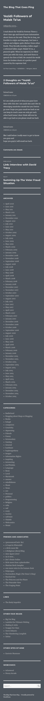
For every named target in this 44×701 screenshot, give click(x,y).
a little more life (11, 548)
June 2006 (9, 339)
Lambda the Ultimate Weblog (17, 622)
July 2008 (9, 267)
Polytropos (9, 571)
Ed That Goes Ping (9, 68)
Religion (29, 68)
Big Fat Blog (10, 619)
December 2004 (11, 391)
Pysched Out (10, 577)
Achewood (9, 670)
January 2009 (10, 253)
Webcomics (10, 522)
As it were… (10, 557)
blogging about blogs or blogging (18, 416)
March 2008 (10, 278)
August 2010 (10, 221)
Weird (35, 68)
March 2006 (10, 347)
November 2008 (11, 258)
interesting (10, 462)
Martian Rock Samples (14, 565)
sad (6, 508)
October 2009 (10, 232)
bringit (8, 422)
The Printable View (13, 583)
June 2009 (9, 241)
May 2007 (9, 307)
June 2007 (9, 304)
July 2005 (9, 370)
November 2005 (11, 359)
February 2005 (11, 385)
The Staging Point (12, 585)
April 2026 (9, 204)
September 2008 (12, 261)
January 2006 (10, 353)
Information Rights (13, 456)
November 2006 (12, 324)
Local (7, 474)
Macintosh (9, 476)
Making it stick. (11, 625)
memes (8, 479)
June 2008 (9, 270)
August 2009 (10, 235)
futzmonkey (10, 439)
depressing (9, 430)
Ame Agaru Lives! (12, 554)
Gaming (8, 442)
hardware (9, 448)
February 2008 (11, 281)
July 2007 (9, 301)
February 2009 (11, 250)
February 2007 (11, 316)
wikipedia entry (9, 26)
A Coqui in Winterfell (13, 545)
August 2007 (10, 299)
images (8, 453)
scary (7, 511)
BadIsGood (9, 413)
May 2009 (9, 244)
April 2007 (9, 310)
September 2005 (12, 365)
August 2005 (10, 368)
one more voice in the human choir (19, 568)
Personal (8, 494)
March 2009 (10, 247)
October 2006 (10, 327)
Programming (11, 499)
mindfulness (10, 482)
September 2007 (12, 296)
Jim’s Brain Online (12, 560)
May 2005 (9, 376)
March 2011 (10, 212)
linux (7, 471)
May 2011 (9, 209)
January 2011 (10, 215)
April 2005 (9, 379)
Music (7, 485)
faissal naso (8, 92)
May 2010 (9, 230)
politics (8, 497)
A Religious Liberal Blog (15, 551)
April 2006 (9, 345)
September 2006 (12, 330)
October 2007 (10, 293)
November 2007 (11, 290)
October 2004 (10, 396)
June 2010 (9, 227)
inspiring (9, 459)
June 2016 (9, 207)
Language (9, 468)
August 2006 (10, 333)
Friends (8, 433)
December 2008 (11, 255)
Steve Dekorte (11, 631)
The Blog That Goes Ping (18, 7)
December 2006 (11, 322)
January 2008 (10, 284)
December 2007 (11, 287)
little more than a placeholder (17, 562)
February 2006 (11, 350)
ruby (7, 505)
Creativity (9, 428)
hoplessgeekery (11, 451)
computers (9, 425)
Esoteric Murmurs (12, 653)
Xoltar (7, 637)
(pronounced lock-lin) (14, 542)
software (8, 517)
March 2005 (10, 382)
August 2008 (10, 264)
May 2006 (9, 342)
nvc (6, 491)
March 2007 (10, 313)
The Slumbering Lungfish (15, 634)
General (8, 445)
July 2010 (9, 224)
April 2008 (9, 276)
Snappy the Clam (12, 628)
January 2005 (10, 388)
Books (7, 419)
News (7, 488)
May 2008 (9, 273)
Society (8, 514)
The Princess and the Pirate (16, 580)
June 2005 (9, 373)
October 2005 (10, 362)
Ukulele (8, 520)
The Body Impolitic (13, 602)
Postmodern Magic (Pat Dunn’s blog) (20, 574)
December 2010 (11, 218)
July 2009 (9, 238)
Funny (8, 436)
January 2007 (10, 319)
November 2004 (11, 393)
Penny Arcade (10, 673)
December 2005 (11, 356)
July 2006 (9, 336)
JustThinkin (10, 465)
